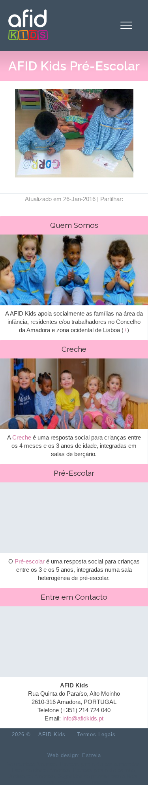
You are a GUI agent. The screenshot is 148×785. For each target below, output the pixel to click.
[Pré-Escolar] (74, 535)
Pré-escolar (30, 561)
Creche (74, 349)
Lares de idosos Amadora (41, 770)
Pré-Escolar (74, 473)
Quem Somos (74, 225)
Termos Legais (96, 734)
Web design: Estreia (74, 755)
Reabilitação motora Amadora (74, 782)
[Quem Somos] (74, 287)
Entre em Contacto (74, 597)
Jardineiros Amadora (31, 776)
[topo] (130, 734)
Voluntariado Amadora (32, 764)
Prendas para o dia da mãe (104, 770)
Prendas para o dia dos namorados (100, 764)
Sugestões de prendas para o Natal (98, 776)
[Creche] (74, 411)
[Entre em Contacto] (74, 659)
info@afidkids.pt (82, 718)
